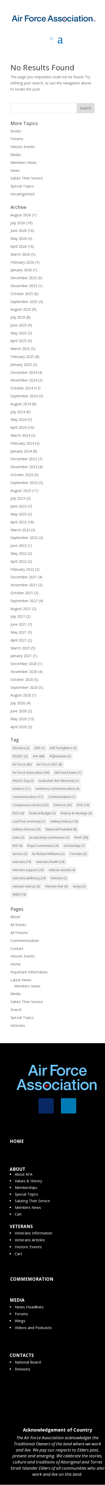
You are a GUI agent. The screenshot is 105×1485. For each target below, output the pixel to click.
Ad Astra (20, 748)
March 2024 (20, 435)
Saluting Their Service (32, 1200)
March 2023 (20, 529)
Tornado (78, 854)
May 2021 (18, 632)
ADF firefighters (63, 748)
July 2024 (17, 411)
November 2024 (23, 380)
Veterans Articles (30, 1239)
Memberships (26, 1187)
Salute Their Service (26, 178)
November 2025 (23, 285)
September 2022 (24, 537)
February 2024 (22, 443)
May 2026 (18, 238)
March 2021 (20, 648)
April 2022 (18, 561)
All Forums (19, 932)
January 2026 (21, 269)
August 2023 (20, 490)
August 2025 (20, 309)
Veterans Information (33, 1232)
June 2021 (18, 624)
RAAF (81, 837)
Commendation (61, 797)
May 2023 (18, 514)
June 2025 (18, 325)
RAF (17, 845)
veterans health (50, 862)
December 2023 (23, 458)
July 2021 (17, 616)
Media (15, 154)
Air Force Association (30, 772)
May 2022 (18, 553)
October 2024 (21, 388)
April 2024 (18, 427)
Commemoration (24, 940)
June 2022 (18, 545)
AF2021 (20, 756)
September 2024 (24, 395)
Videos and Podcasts (33, 1327)
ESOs (18, 813)
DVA (83, 805)
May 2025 (18, 333)
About (15, 916)
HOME (17, 1141)
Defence (63, 805)
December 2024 (23, 372)
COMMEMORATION (32, 1279)
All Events (18, 924)
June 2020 (18, 710)
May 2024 (18, 419)
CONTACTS (22, 1355)
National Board (28, 1362)
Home (15, 964)
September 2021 (24, 600)
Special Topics (22, 186)
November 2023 (23, 466)
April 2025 (18, 340)
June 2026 (18, 230)
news (18, 837)
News (15, 170)
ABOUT (17, 1169)
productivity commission (49, 837)
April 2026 (18, 246)
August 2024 (20, 403)
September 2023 (24, 482)
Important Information (29, 972)
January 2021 (21, 655)
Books (15, 131)
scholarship (74, 845)
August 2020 (20, 695)
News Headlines (29, 1306)
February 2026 (22, 262)
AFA (38, 756)
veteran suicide (62, 870)
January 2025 (21, 364)
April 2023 (18, 522)
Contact (16, 948)
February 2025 (22, 356)
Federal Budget (42, 813)
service (19, 854)
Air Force (22, 764)
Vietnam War (56, 886)
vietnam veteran (26, 886)
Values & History (28, 1180)
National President (61, 829)
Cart (18, 1214)
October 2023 (21, 474)
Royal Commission (42, 845)
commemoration (27, 797)
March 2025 (20, 348)
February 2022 (22, 569)
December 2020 (23, 663)
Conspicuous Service (30, 805)
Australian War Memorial (59, 781)
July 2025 (17, 317)
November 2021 (23, 584)
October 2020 (21, 679)
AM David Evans (67, 772)
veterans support (28, 870)
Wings (20, 1320)
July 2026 (17, 222)
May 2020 (18, 718)
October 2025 (21, 293)
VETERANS (21, 1226)
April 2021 (18, 640)
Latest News (20, 979)
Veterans (17, 1025)
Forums (16, 138)
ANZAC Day (23, 781)
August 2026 (20, 214)
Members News (23, 162)
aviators (21, 788)
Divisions (22, 1368)
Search (16, 1009)
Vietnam (59, 878)
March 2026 (20, 254)
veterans (21, 862)
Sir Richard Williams (48, 854)
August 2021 (20, 608)
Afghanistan (60, 756)
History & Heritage (76, 813)
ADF (39, 748)
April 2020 (18, 726)
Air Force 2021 (49, 764)
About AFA (23, 1174)
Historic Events (22, 146)
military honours (26, 829)
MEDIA (17, 1300)
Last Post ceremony (28, 821)
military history (64, 821)
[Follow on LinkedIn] (68, 1105)
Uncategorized (22, 194)
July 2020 (17, 703)
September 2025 (24, 301)
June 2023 (18, 506)
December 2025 (23, 277)
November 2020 (23, 671)
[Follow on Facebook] (46, 1105)
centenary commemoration (57, 788)
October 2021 (21, 592)
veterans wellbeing (29, 878)
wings (79, 886)
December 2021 (23, 577)
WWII (19, 894)
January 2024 (21, 451)
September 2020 (24, 687)
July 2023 (17, 498)
